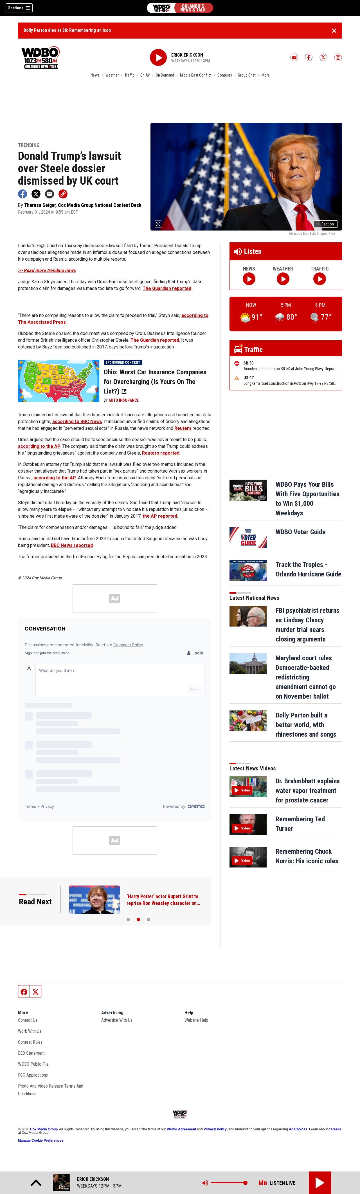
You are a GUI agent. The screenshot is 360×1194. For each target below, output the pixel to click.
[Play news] (249, 278)
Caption (326, 224)
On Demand (165, 75)
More (266, 75)
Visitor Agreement (181, 1129)
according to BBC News (77, 421)
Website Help (196, 1020)
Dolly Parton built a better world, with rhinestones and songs (306, 724)
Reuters (183, 428)
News (95, 75)
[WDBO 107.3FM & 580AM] (180, 8)
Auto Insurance (124, 400)
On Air (145, 75)
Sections (15, 8)
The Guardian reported (167, 288)
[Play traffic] (319, 278)
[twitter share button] (36, 193)
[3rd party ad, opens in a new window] (58, 380)
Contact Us (27, 1020)
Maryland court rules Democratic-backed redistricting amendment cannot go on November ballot (306, 677)
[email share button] (49, 193)
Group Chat (247, 75)
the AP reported (160, 516)
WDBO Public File (33, 1064)
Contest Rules (30, 1042)
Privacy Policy (215, 1129)
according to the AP (39, 446)
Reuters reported (160, 453)
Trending (29, 145)
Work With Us (29, 1031)
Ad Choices (298, 1129)
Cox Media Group (44, 1129)
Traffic (129, 75)
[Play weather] (283, 278)
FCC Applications (33, 1075)
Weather (112, 75)
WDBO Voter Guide (301, 532)
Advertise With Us (116, 1020)
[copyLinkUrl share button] (63, 193)
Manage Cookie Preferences (41, 1140)
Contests (224, 75)
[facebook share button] (22, 193)
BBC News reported (72, 545)
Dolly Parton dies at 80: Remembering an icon (67, 30)
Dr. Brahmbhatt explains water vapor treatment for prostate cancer (308, 790)
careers (334, 1129)
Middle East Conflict (196, 75)
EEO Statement (31, 1053)
